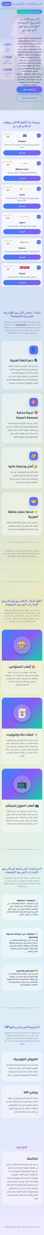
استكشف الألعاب (29, 98)
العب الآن (22, 152)
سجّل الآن (6, 3)
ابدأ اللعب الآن (29, 89)
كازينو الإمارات (21, 324)
